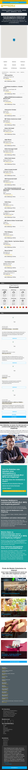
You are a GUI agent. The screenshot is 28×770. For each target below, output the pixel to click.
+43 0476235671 (7, 122)
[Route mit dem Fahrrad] (23, 81)
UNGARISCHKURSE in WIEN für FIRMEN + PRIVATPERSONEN (11, 404)
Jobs (4, 724)
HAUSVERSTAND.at (5, 72)
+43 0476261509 (7, 216)
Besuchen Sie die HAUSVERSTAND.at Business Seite (14, 490)
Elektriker (22, 64)
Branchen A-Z (6, 738)
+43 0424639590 (7, 267)
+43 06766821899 (8, 102)
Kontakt (4, 723)
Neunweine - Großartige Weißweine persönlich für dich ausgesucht (13, 652)
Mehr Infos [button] (6, 762)
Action (20, 573)
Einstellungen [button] (8, 764)
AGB (4, 730)
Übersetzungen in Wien (6, 377)
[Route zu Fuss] (24, 81)
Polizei (5, 64)
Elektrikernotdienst (13, 72)
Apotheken (5, 741)
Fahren (15, 573)
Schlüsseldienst (22, 68)
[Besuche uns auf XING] (12, 719)
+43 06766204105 (8, 277)
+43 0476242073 (7, 162)
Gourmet (3, 573)
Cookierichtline (6, 729)
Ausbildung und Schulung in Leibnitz (8, 353)
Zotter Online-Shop (6, 632)
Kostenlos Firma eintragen (8, 714)
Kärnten (18, 72)
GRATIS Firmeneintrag (14, 2)
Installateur (5, 68)
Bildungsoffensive (6, 354)
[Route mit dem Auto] (20, 81)
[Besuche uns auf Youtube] (9, 719)
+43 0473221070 (7, 237)
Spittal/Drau (22, 72)
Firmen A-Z (5, 739)
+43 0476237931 (7, 225)
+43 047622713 (7, 206)
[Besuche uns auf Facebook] (3, 719)
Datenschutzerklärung (7, 727)
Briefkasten (23, 61)
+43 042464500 (7, 246)
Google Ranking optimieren (8, 709)
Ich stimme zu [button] (14, 767)
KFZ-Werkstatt (14, 68)
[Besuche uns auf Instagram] (6, 719)
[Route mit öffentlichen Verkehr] (21, 81)
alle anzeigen (14, 418)
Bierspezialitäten (6, 612)
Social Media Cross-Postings (9, 712)
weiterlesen (14, 339)
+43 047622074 (7, 174)
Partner (4, 731)
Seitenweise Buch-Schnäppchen (10, 591)
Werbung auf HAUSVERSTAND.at (9, 708)
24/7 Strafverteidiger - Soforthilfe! (9, 330)
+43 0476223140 (7, 153)
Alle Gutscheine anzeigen (14, 659)
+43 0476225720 (7, 132)
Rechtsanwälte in (5, 329)
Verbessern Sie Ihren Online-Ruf (9, 711)
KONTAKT (4, 379)
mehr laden (14, 415)
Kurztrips (24, 573)
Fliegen (11, 573)
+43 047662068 (7, 91)
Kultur (8, 573)
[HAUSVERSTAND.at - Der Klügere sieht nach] (14, 5)
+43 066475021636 (8, 195)
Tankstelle (14, 64)
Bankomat (14, 61)
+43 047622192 (7, 143)
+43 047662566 (7, 79)
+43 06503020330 (8, 256)
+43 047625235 (7, 183)
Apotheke (5, 61)
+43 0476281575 (7, 113)
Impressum (5, 726)
